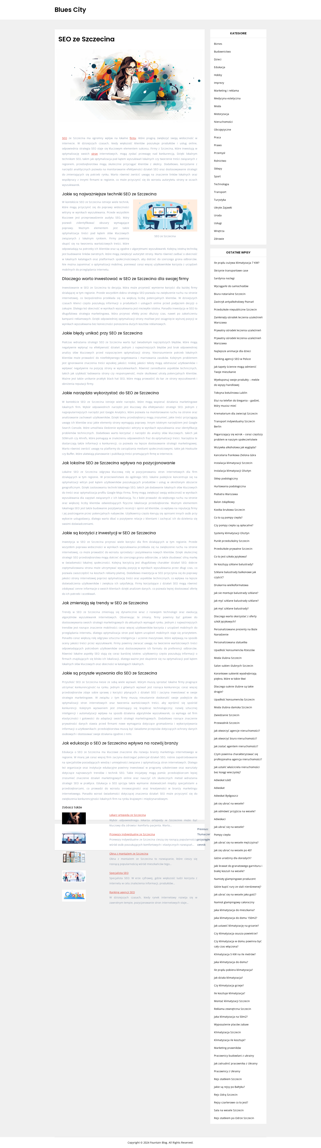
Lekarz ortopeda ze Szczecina (127, 815)
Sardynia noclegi (224, 278)
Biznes (218, 43)
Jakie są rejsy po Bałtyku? (229, 1087)
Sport (217, 176)
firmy (133, 138)
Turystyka (220, 199)
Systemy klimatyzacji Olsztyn (231, 533)
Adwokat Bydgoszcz (226, 795)
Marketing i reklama (226, 90)
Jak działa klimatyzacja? (228, 977)
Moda (217, 106)
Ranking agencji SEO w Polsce (232, 359)
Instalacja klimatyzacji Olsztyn (232, 470)
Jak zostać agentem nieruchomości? (236, 746)
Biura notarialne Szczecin (230, 294)
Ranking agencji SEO (122, 892)
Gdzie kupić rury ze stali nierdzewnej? (237, 886)
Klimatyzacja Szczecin (227, 1032)
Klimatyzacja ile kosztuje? (229, 1040)
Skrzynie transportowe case (231, 270)
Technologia (221, 184)
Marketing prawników (227, 1048)
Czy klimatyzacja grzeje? (229, 985)
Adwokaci (220, 819)
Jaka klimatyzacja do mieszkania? (234, 910)
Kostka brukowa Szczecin (229, 509)
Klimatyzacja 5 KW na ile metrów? (235, 954)
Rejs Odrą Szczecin (226, 1094)
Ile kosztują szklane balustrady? (233, 564)
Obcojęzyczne (222, 129)
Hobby (218, 75)
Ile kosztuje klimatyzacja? (229, 993)
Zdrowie (219, 238)
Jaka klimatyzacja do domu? (231, 962)
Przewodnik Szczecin (227, 723)
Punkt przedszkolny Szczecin (231, 541)
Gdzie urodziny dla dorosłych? (232, 858)
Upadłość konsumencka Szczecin (234, 699)
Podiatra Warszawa (226, 494)
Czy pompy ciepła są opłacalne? (233, 525)
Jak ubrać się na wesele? (229, 827)
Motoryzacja (221, 114)
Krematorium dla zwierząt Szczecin (236, 413)
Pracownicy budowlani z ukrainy (234, 1055)
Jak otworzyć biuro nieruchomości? (235, 738)
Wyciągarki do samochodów (231, 286)
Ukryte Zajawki (223, 207)
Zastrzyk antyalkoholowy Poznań (234, 301)
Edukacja (219, 67)
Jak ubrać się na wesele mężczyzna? (236, 842)
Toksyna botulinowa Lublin (230, 392)
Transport (220, 192)
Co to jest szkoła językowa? (230, 556)
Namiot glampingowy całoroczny (234, 902)
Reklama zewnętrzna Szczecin (232, 1009)
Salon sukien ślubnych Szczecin (233, 665)
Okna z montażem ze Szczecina (128, 853)
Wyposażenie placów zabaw (231, 1024)
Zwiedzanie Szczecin (226, 715)
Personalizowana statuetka (230, 642)
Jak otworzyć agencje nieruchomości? (237, 730)
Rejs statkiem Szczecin (228, 1079)
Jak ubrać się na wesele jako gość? (235, 894)
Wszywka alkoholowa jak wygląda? (235, 447)
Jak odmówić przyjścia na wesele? (234, 811)
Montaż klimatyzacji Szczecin (232, 1001)
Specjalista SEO (119, 873)
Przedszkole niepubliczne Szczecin (235, 309)
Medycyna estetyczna (227, 98)
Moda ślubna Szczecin (228, 658)
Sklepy (218, 168)
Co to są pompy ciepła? (228, 517)
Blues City (70, 9)
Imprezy (219, 82)
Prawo (218, 145)
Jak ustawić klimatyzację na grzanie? (236, 925)
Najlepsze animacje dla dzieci (232, 351)
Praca (217, 137)
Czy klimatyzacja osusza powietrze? (236, 933)
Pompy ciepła (222, 834)
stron (94, 153)
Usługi (218, 223)
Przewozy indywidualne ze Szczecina (132, 834)
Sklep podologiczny (226, 478)
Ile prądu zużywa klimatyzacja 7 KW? (236, 262)
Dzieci (217, 59)
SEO (64, 138)
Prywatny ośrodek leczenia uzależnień (237, 330)
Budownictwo (222, 51)
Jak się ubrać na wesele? (229, 803)
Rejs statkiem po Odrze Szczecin (234, 1118)
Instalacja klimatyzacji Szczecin (233, 463)
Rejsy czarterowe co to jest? (231, 1102)
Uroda (218, 215)
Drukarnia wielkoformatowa (231, 585)
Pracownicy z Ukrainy (227, 1071)
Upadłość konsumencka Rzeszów (234, 650)
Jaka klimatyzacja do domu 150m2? (235, 918)
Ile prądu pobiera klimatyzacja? (233, 970)
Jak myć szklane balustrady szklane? (236, 600)
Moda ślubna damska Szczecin (233, 707)
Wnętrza (219, 231)
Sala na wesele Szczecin (229, 1110)
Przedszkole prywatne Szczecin (233, 548)
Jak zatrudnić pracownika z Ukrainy (235, 1063)
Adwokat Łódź (222, 780)
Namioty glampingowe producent (235, 879)
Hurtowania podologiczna (230, 486)
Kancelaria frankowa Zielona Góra (235, 455)
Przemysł (219, 153)
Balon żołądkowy (224, 502)
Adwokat (219, 788)
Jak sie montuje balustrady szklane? (236, 593)
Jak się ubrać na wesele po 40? (233, 850)
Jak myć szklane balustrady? (231, 608)
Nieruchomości (223, 121)
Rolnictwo (220, 160)
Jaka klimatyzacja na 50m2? (231, 1016)
